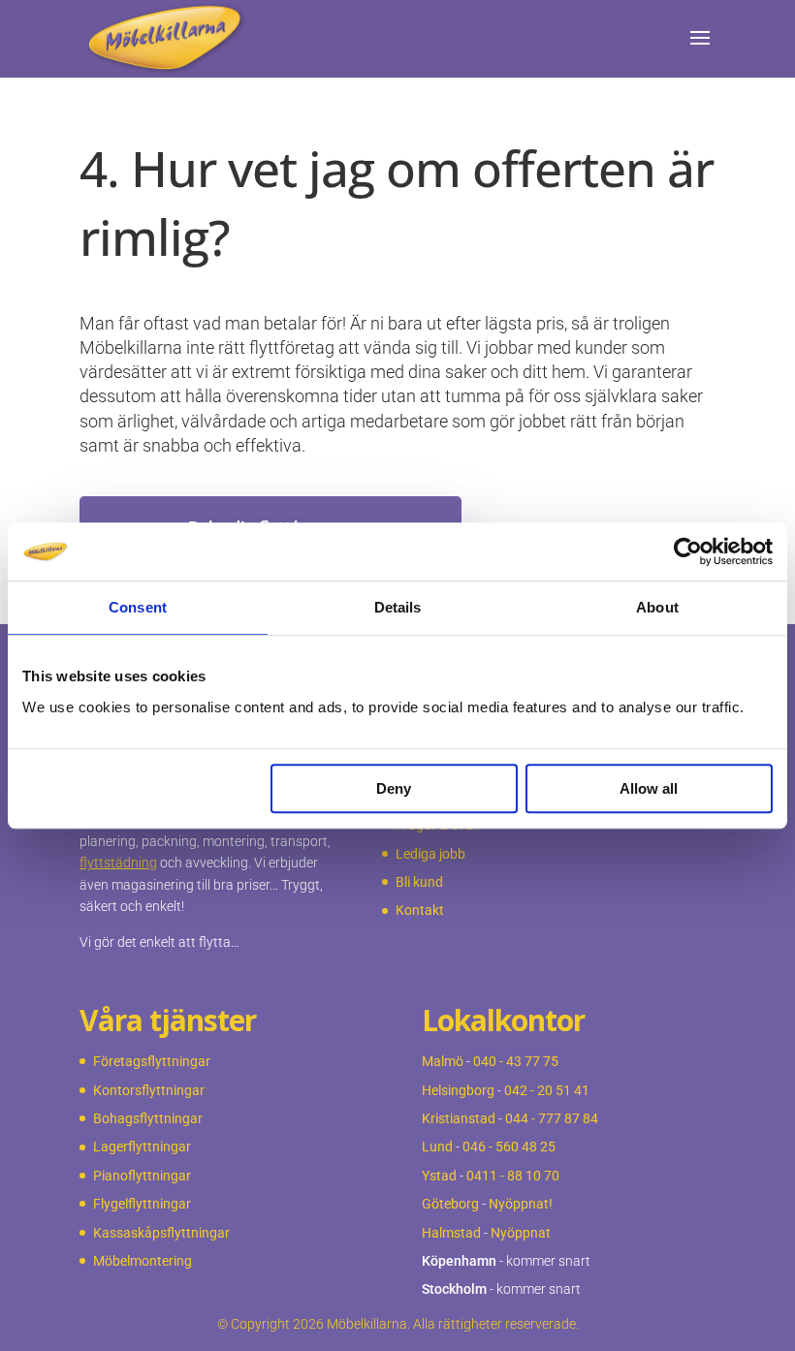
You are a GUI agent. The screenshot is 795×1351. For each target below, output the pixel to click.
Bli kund (419, 882)
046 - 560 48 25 (509, 1146)
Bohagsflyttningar (148, 1118)
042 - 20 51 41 (546, 1090)
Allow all (649, 788)
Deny (393, 788)
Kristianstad (458, 1118)
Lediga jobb (430, 854)
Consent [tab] (138, 607)
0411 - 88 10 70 (512, 1175)
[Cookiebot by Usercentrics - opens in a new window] (688, 551)
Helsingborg (458, 1090)
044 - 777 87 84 (551, 1118)
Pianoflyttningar (142, 1175)
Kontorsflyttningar (149, 1090)
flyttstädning (118, 862)
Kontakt (420, 910)
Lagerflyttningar (142, 1146)
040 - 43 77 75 (515, 1061)
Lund (437, 1146)
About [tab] (657, 607)
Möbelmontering (142, 1261)
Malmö (442, 1061)
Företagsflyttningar (151, 1061)
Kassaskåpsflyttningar (161, 1233)
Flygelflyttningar (142, 1203)
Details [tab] (398, 607)
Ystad (439, 1175)
